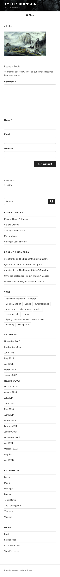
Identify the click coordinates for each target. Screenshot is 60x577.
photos (37, 309)
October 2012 (11, 449)
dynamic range (42, 304)
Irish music (25, 309)
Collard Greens (11, 224)
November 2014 (12, 381)
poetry (26, 314)
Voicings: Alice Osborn (15, 230)
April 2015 (9, 364)
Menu (31, 15)
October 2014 (11, 386)
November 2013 (12, 437)
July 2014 (8, 398)
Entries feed (10, 540)
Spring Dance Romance (17, 319)
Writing (8, 517)
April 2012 (9, 460)
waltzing (10, 324)
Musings (8, 488)
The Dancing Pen (12, 505)
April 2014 (9, 415)
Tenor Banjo (10, 500)
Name (8, 120)
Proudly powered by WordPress (18, 570)
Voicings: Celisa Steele (15, 242)
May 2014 (9, 409)
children (32, 298)
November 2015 (12, 341)
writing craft (24, 324)
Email (7, 134)
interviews (11, 309)
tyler (6, 264)
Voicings (8, 511)
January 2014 (10, 432)
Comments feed (12, 545)
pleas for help (12, 314)
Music (7, 483)
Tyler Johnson (20, 4)
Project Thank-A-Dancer (16, 219)
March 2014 (10, 420)
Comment (10, 81)
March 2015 (10, 369)
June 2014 (9, 403)
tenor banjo (38, 319)
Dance (28, 304)
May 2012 (9, 454)
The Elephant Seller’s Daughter (34, 259)
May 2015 (9, 358)
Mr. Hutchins (10, 236)
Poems (7, 494)
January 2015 (10, 375)
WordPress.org (11, 551)
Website (8, 148)
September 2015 (12, 347)
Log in (7, 534)
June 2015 (9, 352)
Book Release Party (15, 298)
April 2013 (9, 443)
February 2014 (11, 426)
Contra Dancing (13, 304)
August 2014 (10, 392)
